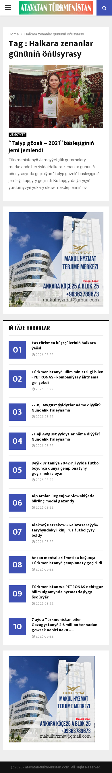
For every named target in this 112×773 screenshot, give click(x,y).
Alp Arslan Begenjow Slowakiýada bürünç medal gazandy (63, 498)
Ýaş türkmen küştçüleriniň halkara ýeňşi (64, 345)
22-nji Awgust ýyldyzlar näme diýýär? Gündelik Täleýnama (66, 408)
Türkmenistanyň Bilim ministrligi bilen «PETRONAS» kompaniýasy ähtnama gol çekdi (67, 377)
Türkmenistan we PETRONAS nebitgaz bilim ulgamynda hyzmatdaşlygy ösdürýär (67, 591)
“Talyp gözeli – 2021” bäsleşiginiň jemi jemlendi (51, 146)
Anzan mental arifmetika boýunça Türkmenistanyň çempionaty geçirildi (67, 560)
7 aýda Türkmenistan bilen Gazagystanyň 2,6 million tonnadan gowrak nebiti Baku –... (64, 624)
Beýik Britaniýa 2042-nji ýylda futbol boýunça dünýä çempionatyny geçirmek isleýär (66, 468)
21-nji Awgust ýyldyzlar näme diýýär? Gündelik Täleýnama (66, 437)
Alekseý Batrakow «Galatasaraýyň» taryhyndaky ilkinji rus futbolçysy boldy (65, 530)
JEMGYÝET (17, 134)
